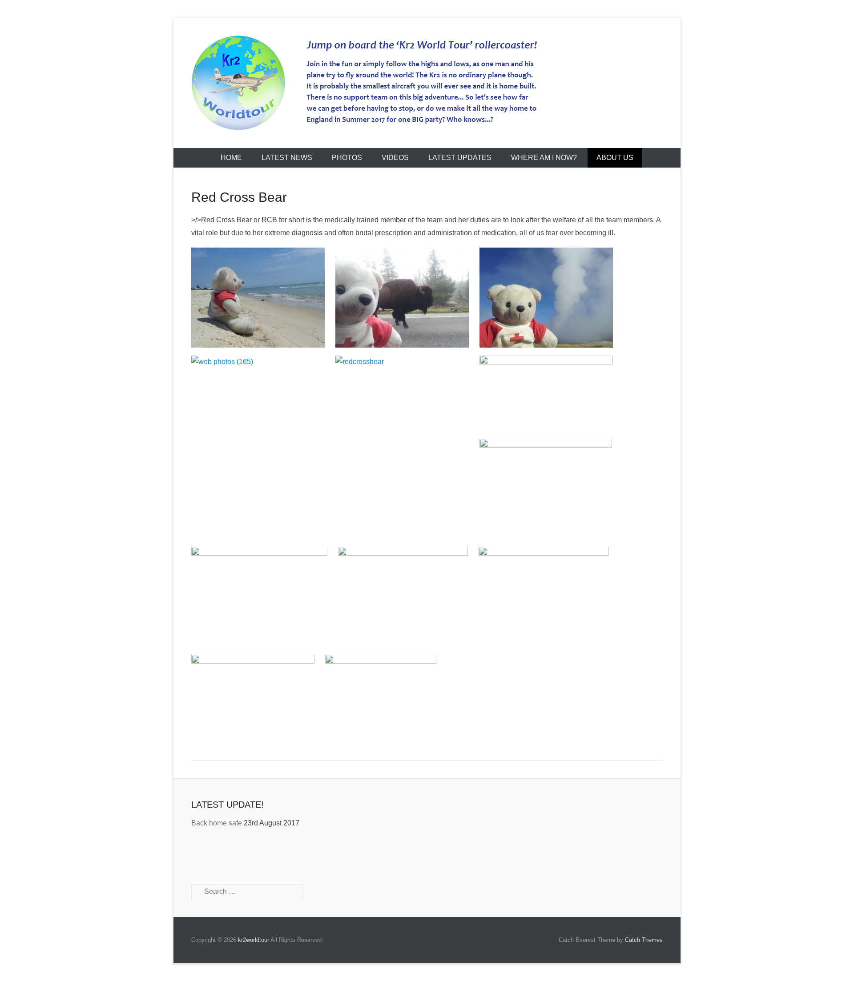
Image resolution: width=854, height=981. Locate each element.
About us (614, 157)
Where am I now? (544, 157)
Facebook (198, 854)
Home (231, 157)
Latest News (287, 157)
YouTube (237, 854)
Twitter (217, 854)
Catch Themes (644, 940)
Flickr (256, 854)
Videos (395, 157)
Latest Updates (459, 157)
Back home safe (216, 823)
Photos (347, 157)
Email (275, 854)
